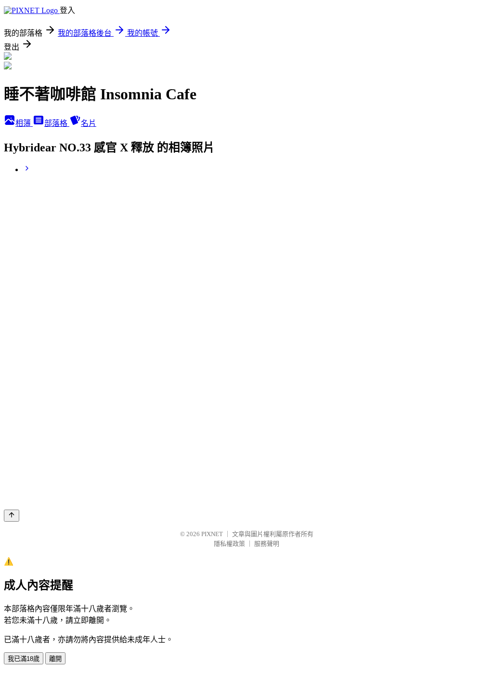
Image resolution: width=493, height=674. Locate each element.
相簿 (24, 123)
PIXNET (212, 534)
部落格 (56, 123)
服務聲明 (266, 543)
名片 (88, 123)
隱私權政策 (229, 543)
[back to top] (11, 516)
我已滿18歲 (23, 658)
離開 (55, 658)
